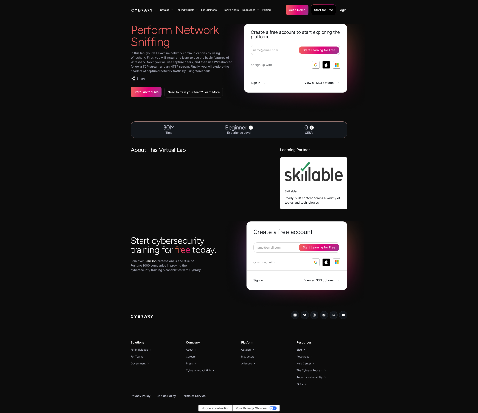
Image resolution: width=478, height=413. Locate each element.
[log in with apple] (326, 65)
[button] (166, 10)
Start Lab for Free (146, 92)
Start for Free (323, 10)
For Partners (231, 9)
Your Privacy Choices (251, 408)
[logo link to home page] (142, 317)
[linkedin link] (295, 315)
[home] (142, 10)
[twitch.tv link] (334, 315)
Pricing (266, 9)
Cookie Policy (166, 396)
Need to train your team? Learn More (194, 92)
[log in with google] (315, 65)
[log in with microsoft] (336, 65)
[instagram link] (314, 315)
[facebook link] (324, 315)
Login (343, 10)
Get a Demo (297, 10)
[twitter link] (305, 315)
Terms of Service (194, 396)
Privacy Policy (140, 396)
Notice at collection (215, 408)
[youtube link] (343, 315)
